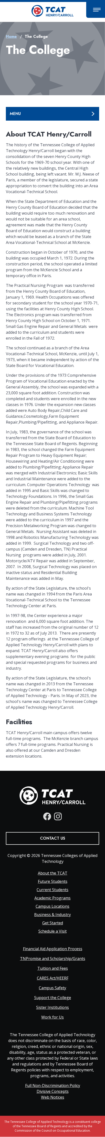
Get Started (52, 923)
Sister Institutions (52, 1007)
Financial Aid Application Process (52, 948)
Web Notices (52, 1097)
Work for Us (52, 1017)
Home (11, 36)
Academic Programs (52, 898)
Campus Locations (52, 906)
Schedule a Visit (52, 931)
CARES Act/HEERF (52, 978)
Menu (15, 113)
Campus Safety (52, 988)
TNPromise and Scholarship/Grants (52, 958)
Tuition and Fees (52, 968)
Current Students (52, 889)
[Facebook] (47, 816)
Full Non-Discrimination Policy (52, 1085)
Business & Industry (52, 914)
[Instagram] (58, 816)
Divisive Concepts (53, 1091)
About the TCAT (52, 873)
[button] (95, 10)
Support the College (52, 997)
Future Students (52, 881)
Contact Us (52, 838)
